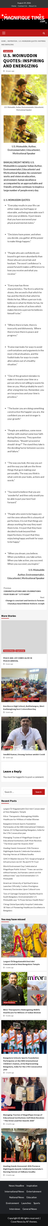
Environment (12, 1203)
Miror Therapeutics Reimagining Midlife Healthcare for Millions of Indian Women (21, 818)
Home (14, 6)
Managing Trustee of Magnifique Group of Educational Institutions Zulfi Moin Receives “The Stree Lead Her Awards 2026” (22, 840)
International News (14, 1191)
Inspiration (8, 51)
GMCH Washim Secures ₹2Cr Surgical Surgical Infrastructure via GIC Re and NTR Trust (23, 860)
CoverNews (17, 1221)
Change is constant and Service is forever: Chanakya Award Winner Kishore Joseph (25, 600)
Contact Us (22, 6)
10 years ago (10, 71)
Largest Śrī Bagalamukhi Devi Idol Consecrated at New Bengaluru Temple (24, 810)
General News (9, 651)
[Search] (43, 33)
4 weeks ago (9, 1016)
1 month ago (10, 1073)
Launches (26, 1203)
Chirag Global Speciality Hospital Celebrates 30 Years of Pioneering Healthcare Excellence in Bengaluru (24, 907)
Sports (16, 1051)
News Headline (33, 699)
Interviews (14, 1208)
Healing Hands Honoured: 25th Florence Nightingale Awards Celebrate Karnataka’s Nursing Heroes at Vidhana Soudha (22, 851)
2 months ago (10, 1124)
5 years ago (9, 712)
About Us (32, 6)
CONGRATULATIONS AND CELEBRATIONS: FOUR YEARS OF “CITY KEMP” (22, 591)
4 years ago (9, 664)
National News (16, 1197)
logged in (20, 776)
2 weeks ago (9, 968)
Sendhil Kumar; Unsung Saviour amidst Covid (24, 754)
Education (8, 1051)
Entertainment (9, 699)
